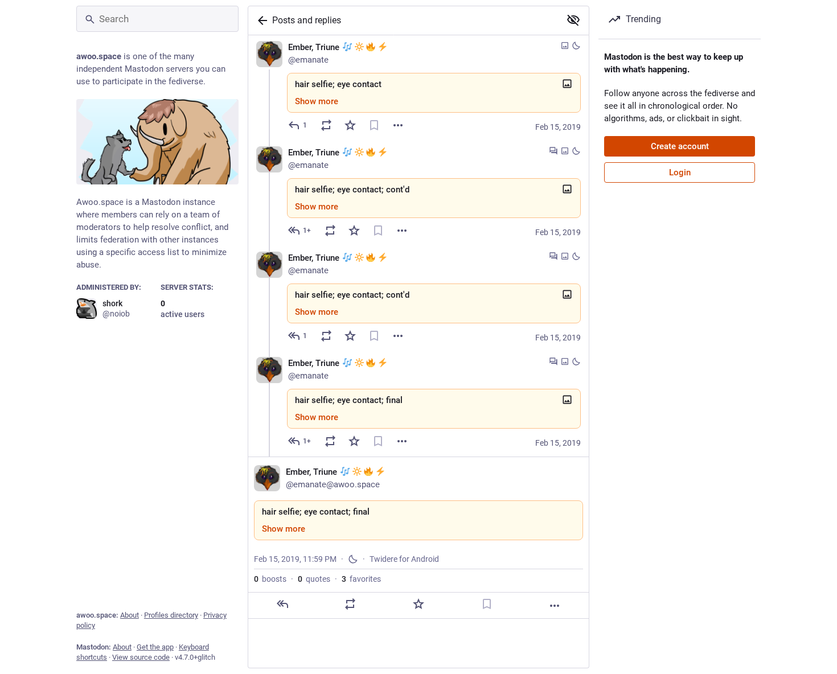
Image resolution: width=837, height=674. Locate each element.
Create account (680, 146)
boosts (270, 578)
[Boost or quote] (326, 125)
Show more (316, 101)
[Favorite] (350, 125)
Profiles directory (171, 615)
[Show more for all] (573, 20)
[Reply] (282, 604)
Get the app (155, 647)
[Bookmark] (374, 125)
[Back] (260, 20)
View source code (141, 657)
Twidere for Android (404, 559)
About (129, 615)
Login (680, 172)
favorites (361, 578)
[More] (398, 125)
